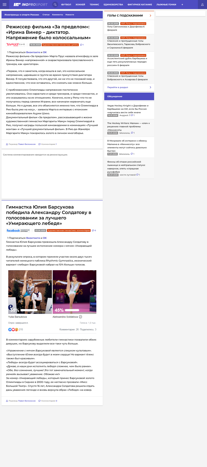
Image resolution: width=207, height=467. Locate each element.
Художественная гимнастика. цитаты (60, 45)
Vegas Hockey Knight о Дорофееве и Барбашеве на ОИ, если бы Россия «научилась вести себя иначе (128, 109)
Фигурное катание (140, 4)
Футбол (66, 4)
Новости (69, 14)
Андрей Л (125, 115)
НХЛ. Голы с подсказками (133, 23)
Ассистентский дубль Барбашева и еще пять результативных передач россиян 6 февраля (127, 62)
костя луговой (128, 174)
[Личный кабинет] (202, 4)
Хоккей (80, 4)
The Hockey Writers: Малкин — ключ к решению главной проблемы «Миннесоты (128, 126)
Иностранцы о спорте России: (22, 14)
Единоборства (113, 4)
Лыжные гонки (166, 4)
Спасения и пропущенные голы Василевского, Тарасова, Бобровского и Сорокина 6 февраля (128, 44)
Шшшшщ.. (125, 133)
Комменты (57, 14)
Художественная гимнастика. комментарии (69, 230)
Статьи (46, 14)
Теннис (94, 4)
